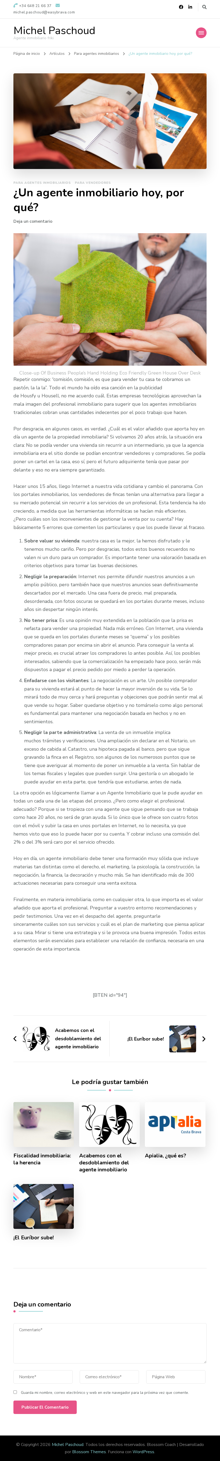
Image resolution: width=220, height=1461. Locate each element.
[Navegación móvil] (201, 32)
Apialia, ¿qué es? (165, 1155)
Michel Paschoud (54, 30)
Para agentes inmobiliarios (42, 183)
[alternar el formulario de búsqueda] (204, 7)
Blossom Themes (89, 1452)
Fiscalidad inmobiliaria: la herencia (42, 1159)
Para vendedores (93, 183)
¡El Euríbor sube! (33, 1237)
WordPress (143, 1452)
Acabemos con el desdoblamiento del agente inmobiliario (104, 1162)
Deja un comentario (32, 221)
